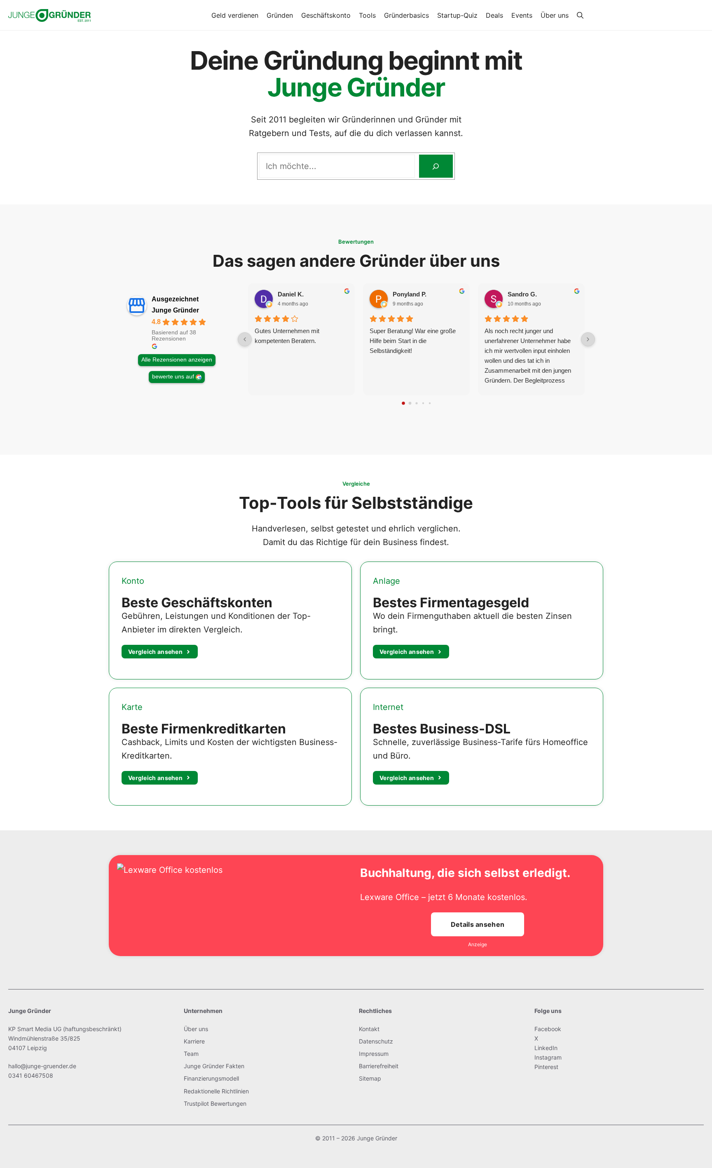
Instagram (548, 1057)
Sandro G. (522, 294)
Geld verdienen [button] (234, 15)
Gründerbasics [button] (406, 15)
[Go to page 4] (429, 403)
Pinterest (546, 1066)
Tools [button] (367, 15)
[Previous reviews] (245, 339)
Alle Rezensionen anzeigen (176, 360)
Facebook (547, 1028)
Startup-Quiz (457, 15)
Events (521, 15)
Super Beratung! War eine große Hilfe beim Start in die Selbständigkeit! (413, 340)
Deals (494, 15)
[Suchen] (436, 166)
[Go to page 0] (403, 403)
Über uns (555, 15)
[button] (580, 15)
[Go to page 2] (416, 403)
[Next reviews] (588, 339)
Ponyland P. (409, 294)
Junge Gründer (175, 310)
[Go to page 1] (409, 403)
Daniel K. (291, 294)
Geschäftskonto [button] (326, 15)
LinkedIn (545, 1047)
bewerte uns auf (173, 377)
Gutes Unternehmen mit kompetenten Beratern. (287, 335)
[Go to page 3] (423, 403)
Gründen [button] (280, 15)
